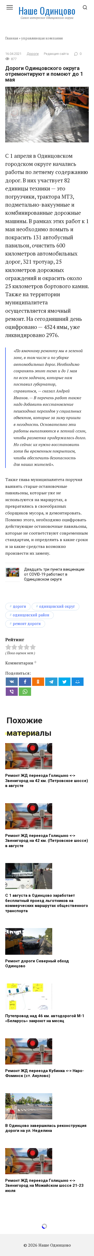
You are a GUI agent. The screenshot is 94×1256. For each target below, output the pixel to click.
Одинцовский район (31, 614)
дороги (19, 606)
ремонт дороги (27, 623)
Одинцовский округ (57, 606)
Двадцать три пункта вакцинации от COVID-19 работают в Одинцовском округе (54, 574)
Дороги (33, 54)
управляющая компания (42, 38)
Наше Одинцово (47, 10)
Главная (11, 38)
